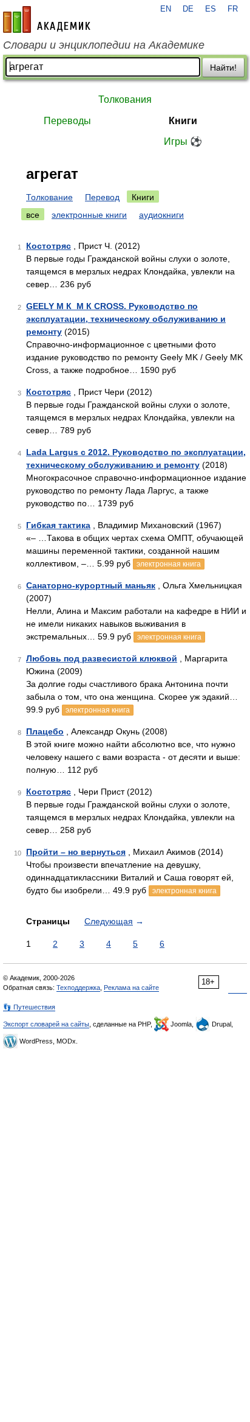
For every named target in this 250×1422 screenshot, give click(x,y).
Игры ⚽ (183, 141)
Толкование (49, 197)
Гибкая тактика (58, 525)
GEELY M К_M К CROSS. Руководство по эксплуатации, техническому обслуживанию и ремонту (126, 318)
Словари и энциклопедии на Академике (103, 45)
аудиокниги (161, 215)
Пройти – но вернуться (76, 852)
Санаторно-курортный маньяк (90, 585)
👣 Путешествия (29, 1007)
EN (165, 9)
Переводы (67, 121)
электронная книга (169, 564)
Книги (183, 121)
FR (233, 9)
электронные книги (89, 215)
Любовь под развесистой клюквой (101, 658)
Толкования (125, 99)
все (32, 215)
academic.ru (46, 19)
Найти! (223, 67)
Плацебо (45, 731)
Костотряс (48, 246)
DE (188, 9)
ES (210, 9)
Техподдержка (78, 987)
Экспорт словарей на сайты (46, 1024)
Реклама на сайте (131, 987)
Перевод (102, 197)
